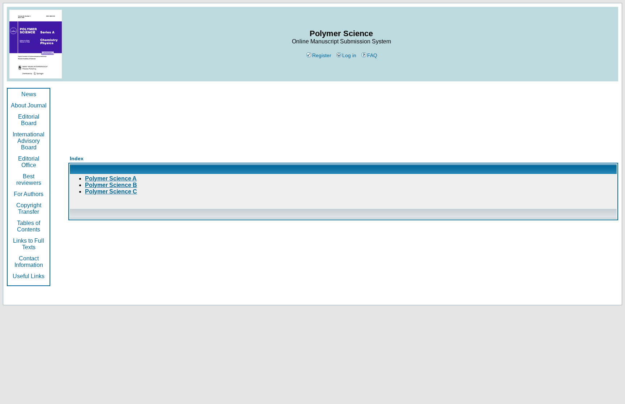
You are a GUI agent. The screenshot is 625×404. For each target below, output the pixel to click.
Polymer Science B (111, 185)
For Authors (28, 194)
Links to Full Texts (28, 244)
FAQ (372, 55)
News (28, 94)
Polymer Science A (111, 178)
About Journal (29, 105)
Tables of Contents (28, 226)
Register (321, 55)
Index (77, 158)
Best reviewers (28, 179)
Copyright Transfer (28, 208)
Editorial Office (28, 162)
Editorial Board (28, 120)
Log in (349, 55)
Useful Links (28, 276)
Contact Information (28, 261)
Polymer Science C (111, 191)
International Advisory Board (28, 140)
